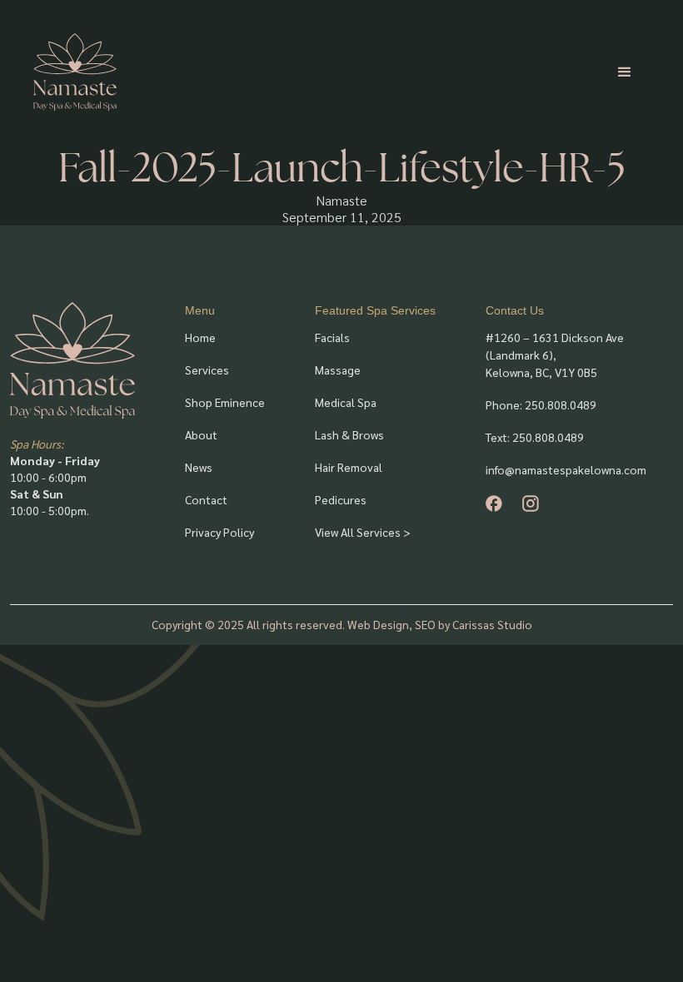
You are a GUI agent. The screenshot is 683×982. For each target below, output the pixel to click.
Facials (332, 337)
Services (207, 369)
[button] (625, 72)
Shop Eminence (225, 401)
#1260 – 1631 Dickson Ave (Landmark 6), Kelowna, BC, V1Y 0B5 (555, 354)
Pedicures (340, 499)
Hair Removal (348, 466)
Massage (338, 369)
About (201, 434)
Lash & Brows (349, 434)
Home (200, 337)
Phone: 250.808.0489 (541, 404)
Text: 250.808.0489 (535, 436)
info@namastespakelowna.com (566, 469)
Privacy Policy (219, 531)
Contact (206, 499)
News (198, 466)
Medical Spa (345, 401)
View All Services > (363, 531)
